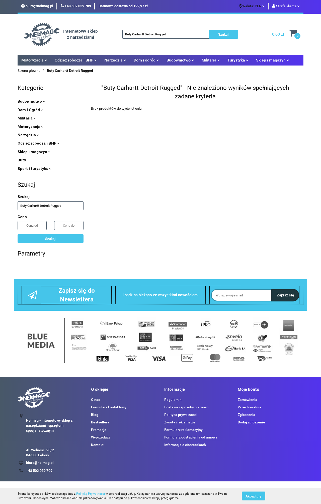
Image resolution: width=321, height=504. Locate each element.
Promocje (98, 430)
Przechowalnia (249, 407)
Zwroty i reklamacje (179, 422)
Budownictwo (30, 101)
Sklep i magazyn (33, 152)
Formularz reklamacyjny (183, 430)
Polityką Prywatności (90, 493)
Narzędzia (27, 135)
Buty (22, 160)
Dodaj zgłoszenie (251, 422)
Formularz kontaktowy (108, 407)
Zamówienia (247, 400)
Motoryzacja (29, 126)
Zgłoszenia (246, 415)
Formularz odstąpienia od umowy (190, 437)
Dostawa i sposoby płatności (186, 407)
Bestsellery (100, 422)
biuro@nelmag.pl (40, 463)
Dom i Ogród (29, 110)
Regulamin (173, 400)
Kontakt (97, 445)
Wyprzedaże (101, 437)
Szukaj (50, 239)
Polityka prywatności (180, 415)
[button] (99, 389)
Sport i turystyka (33, 168)
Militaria (26, 118)
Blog (94, 415)
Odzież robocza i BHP (37, 143)
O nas (95, 400)
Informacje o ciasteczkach (185, 445)
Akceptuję (254, 496)
